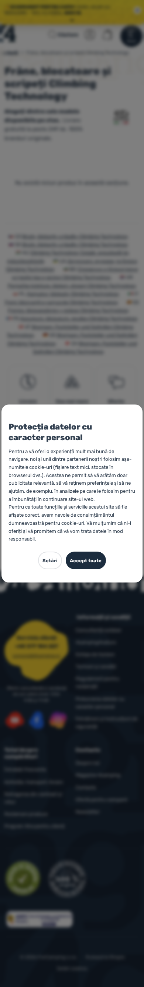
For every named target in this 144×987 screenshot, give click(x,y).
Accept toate (86, 560)
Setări (50, 560)
